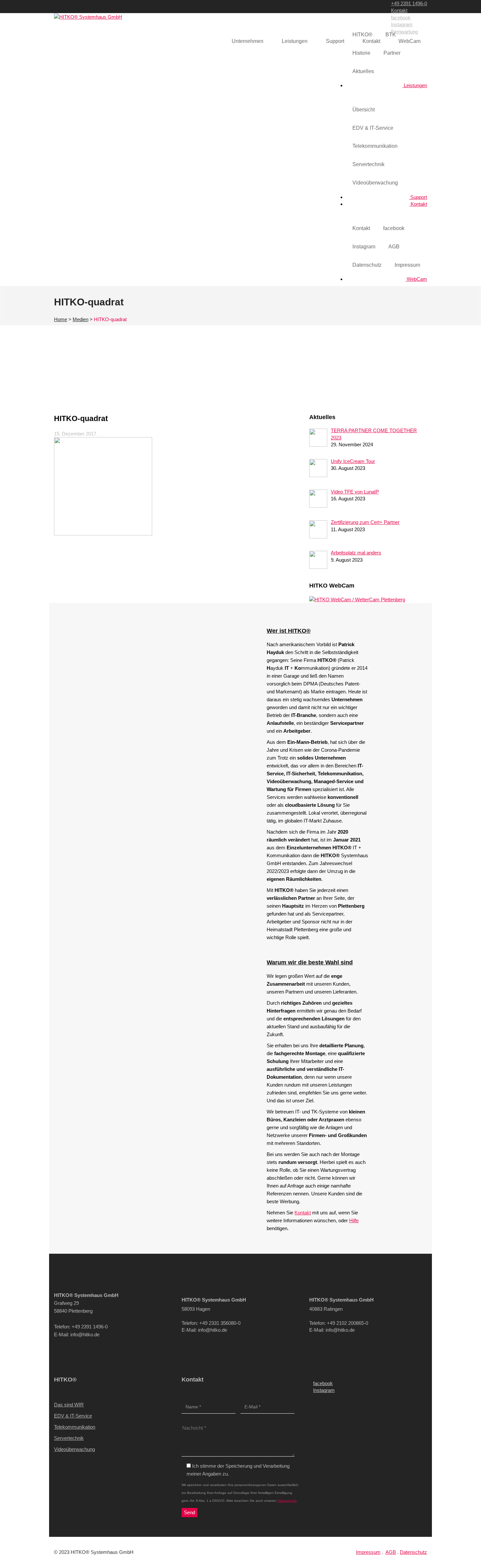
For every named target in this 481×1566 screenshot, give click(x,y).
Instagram (402, 24)
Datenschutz (367, 265)
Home (60, 319)
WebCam (416, 279)
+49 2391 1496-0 (409, 3)
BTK (390, 34)
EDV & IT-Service (372, 128)
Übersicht (363, 109)
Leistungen (414, 85)
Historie (361, 53)
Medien (80, 319)
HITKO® (362, 34)
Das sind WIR (69, 1404)
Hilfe (354, 1220)
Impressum (407, 265)
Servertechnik (368, 164)
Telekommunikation (375, 146)
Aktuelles (363, 71)
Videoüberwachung (375, 182)
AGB (394, 246)
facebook (401, 17)
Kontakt (399, 10)
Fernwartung (404, 31)
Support (418, 197)
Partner (392, 53)
